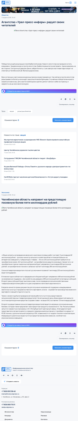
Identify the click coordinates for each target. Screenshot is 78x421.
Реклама (44, 416)
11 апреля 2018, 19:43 (8, 17)
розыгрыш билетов (24, 111)
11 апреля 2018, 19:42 (8, 195)
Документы (8, 419)
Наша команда (46, 412)
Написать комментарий (63, 120)
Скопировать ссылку (66, 104)
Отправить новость (12, 381)
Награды (8, 416)
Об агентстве (9, 412)
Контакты (44, 419)
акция (12, 111)
